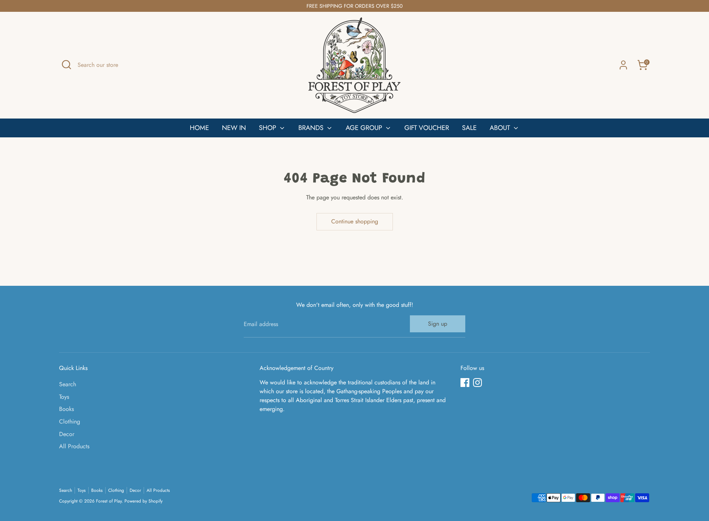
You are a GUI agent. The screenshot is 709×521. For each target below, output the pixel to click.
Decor (66, 434)
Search (67, 384)
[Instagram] (477, 382)
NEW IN (234, 128)
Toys (64, 397)
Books (66, 409)
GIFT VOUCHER (426, 128)
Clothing (69, 421)
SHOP (268, 128)
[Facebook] (464, 382)
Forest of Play (108, 501)
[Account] (623, 65)
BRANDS (311, 128)
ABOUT (501, 128)
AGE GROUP (365, 128)
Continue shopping (354, 221)
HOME (199, 128)
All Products (74, 446)
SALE (469, 128)
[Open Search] (66, 64)
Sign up (437, 323)
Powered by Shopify (143, 501)
